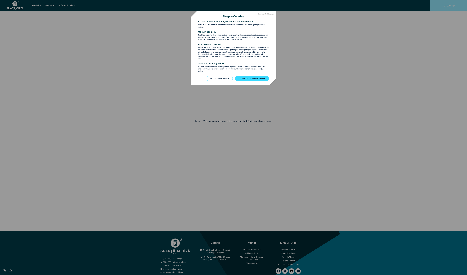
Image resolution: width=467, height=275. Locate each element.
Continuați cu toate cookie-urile (251, 78)
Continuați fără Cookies (266, 14)
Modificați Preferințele (219, 78)
